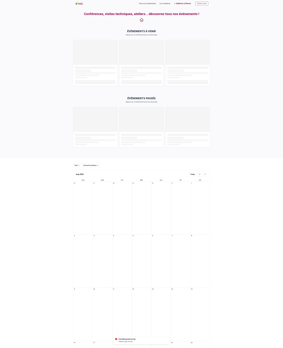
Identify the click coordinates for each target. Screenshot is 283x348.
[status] (141, 340)
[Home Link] (79, 3)
